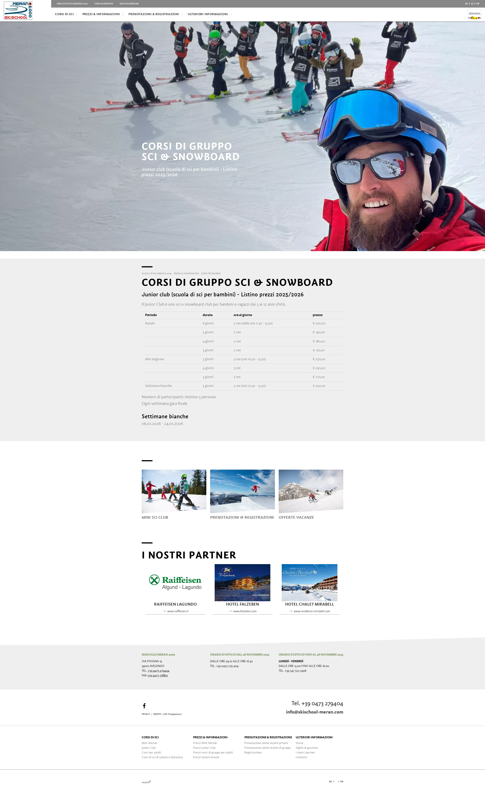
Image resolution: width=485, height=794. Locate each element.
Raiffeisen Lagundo (175, 604)
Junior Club (149, 747)
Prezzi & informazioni (101, 14)
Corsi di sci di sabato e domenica (162, 757)
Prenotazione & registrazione (268, 737)
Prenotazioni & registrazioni (153, 14)
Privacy (146, 714)
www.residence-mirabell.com (312, 611)
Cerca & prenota (104, 4)
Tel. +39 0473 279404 (317, 704)
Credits (157, 714)
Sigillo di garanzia (307, 747)
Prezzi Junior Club (204, 747)
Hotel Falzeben (242, 604)
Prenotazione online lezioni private (266, 743)
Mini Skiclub (149, 743)
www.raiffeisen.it (178, 611)
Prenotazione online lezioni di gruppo (267, 747)
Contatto (301, 757)
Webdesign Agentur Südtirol (146, 782)
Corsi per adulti (151, 752)
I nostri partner (305, 752)
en (477, 4)
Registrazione (253, 752)
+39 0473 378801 (157, 675)
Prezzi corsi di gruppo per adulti (213, 752)
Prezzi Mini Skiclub (205, 743)
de (466, 4)
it (472, 4)
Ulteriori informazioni (208, 14)
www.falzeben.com (245, 611)
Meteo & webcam (129, 4)
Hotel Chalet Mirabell (309, 604)
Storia (299, 743)
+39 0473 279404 (158, 670)
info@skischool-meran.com (314, 712)
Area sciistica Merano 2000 (72, 4)
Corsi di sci (64, 14)
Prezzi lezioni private (206, 757)
